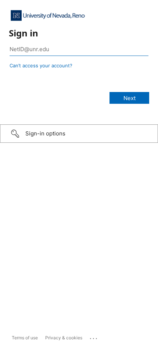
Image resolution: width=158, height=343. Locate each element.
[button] (79, 133)
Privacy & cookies (63, 337)
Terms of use (25, 337)
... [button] (94, 336)
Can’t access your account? (41, 65)
